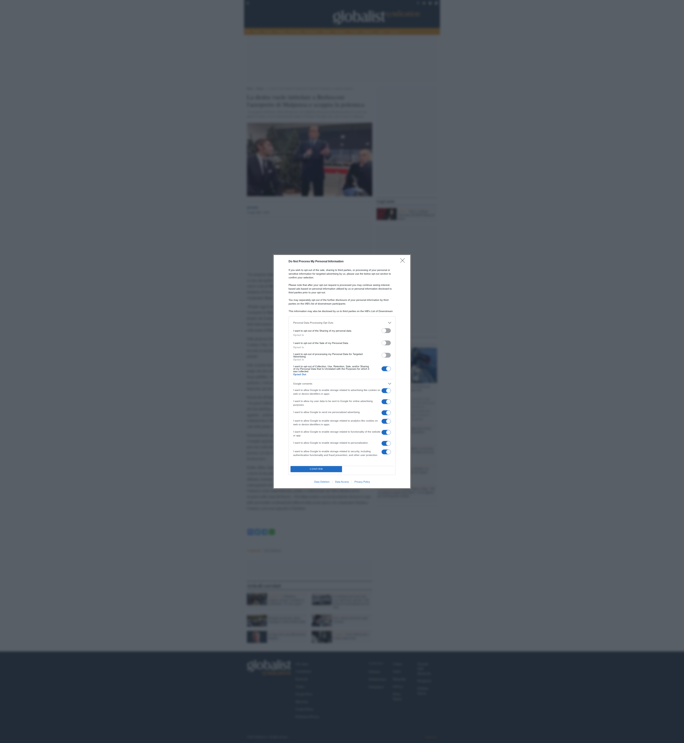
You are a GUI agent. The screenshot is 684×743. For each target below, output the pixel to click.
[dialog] (342, 372)
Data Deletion (322, 481)
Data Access (342, 481)
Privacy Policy (362, 481)
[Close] (403, 261)
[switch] (386, 330)
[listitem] (342, 323)
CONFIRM (316, 469)
